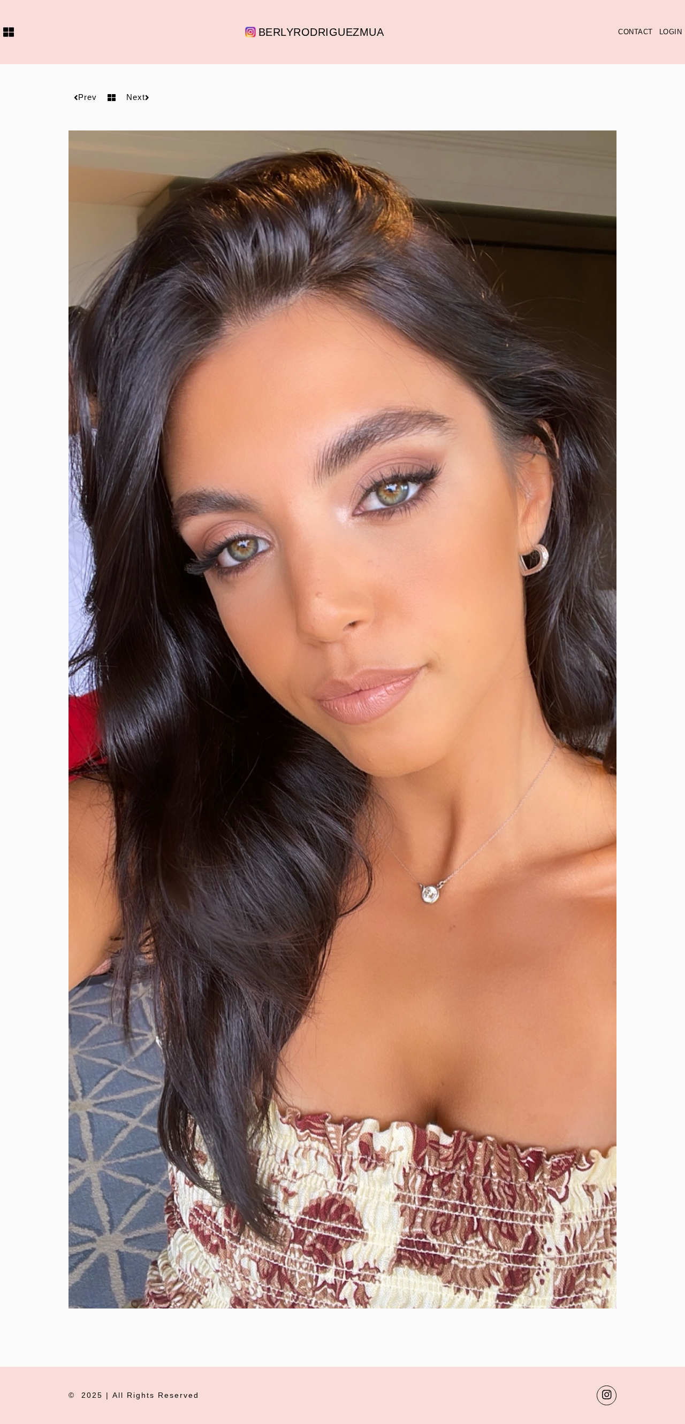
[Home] (7, 32)
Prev (87, 97)
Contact (635, 32)
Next (135, 97)
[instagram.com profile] (606, 1395)
